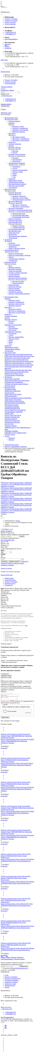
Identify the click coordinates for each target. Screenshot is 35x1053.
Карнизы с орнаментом (16, 302)
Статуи (11, 335)
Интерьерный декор (11, 297)
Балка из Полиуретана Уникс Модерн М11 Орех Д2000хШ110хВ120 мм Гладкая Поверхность (17, 904)
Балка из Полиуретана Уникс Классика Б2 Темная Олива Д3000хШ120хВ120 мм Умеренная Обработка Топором (17, 813)
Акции (7, 987)
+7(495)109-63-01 (10, 32)
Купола (11, 323)
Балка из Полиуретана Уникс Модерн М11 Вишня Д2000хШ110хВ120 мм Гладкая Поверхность (17, 860)
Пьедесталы (12, 330)
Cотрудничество (10, 24)
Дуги (10, 344)
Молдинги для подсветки (17, 312)
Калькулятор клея (6, 575)
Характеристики (10, 580)
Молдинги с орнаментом (17, 311)
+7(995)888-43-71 (10, 34)
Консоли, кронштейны (16, 337)
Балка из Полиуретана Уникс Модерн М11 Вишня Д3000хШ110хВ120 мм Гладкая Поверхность (17, 882)
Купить (22, 536)
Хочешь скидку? (10, 583)
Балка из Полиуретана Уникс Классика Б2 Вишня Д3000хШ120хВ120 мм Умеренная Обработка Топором (17, 789)
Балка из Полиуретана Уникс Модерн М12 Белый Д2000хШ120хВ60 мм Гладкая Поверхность (17, 927)
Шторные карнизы (15, 305)
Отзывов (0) (9, 585)
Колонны (12, 326)
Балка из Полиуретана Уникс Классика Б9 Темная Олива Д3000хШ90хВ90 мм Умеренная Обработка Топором (17, 837)
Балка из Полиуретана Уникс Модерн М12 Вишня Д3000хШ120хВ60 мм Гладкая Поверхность (17, 949)
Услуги (7, 436)
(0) (2, 516)
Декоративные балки (12, 445)
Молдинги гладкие (15, 309)
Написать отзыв (6, 675)
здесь (26, 625)
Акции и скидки (10, 22)
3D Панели (8, 377)
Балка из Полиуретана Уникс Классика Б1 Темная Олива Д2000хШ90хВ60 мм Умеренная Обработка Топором (17, 741)
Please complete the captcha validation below (16, 707)
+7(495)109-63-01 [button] (6, 1009)
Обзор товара (9, 578)
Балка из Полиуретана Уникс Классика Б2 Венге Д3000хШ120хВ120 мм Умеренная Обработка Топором (17, 765)
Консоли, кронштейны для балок (16, 446)
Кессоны (11, 321)
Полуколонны (13, 328)
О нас (6, 975)
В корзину (4, 561)
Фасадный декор (10, 352)
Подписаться (24, 966)
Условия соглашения (11, 980)
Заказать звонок (6, 104)
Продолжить (5, 717)
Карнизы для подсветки (16, 304)
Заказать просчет (14, 561)
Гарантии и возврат (11, 20)
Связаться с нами (10, 984)
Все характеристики (7, 540)
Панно (11, 340)
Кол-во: (3, 557)
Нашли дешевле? (6, 531)
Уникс (18, 521)
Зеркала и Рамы (14, 339)
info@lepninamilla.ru (11, 39)
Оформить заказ (6, 113)
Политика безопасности (19, 968)
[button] (4, 60)
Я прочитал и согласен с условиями (14, 969)
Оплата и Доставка (11, 19)
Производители (10, 387)
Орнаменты (12, 333)
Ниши (11, 342)
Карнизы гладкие (14, 300)
